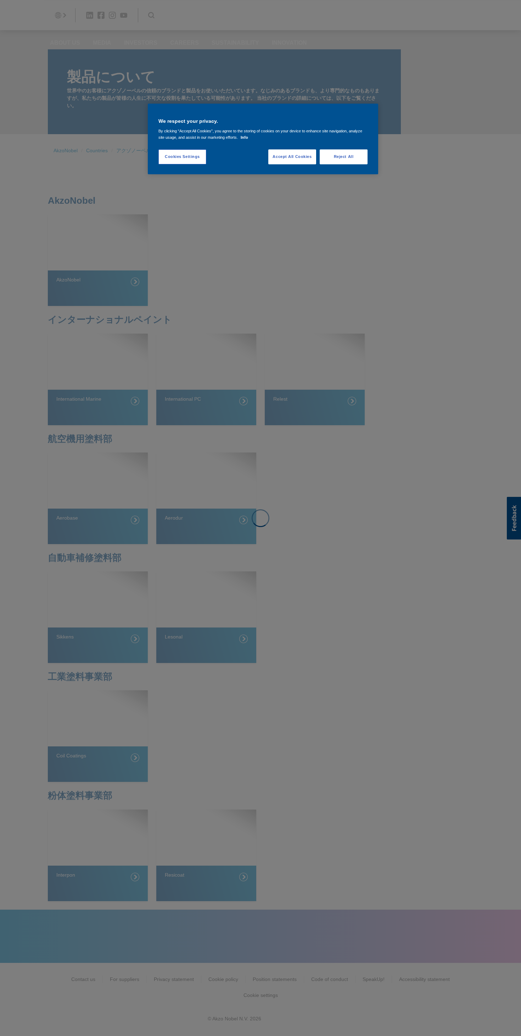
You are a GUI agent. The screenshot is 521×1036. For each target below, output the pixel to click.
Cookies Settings (182, 156)
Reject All (344, 156)
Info (244, 137)
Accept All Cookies (292, 156)
